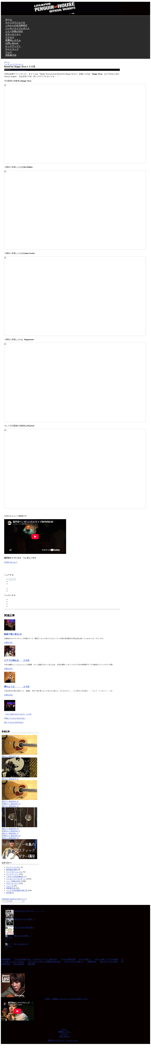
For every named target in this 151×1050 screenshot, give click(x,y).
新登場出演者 (11, 870)
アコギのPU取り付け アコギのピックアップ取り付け (35, 959)
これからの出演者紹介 (16, 25)
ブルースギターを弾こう (74, 962)
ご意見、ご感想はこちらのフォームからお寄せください (66, 999)
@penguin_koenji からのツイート (14, 899)
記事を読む (8, 643)
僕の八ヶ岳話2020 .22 (10, 756)
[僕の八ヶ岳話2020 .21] (19, 777)
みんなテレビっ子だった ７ (29, 911)
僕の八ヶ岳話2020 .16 (10, 838)
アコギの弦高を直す (68, 959)
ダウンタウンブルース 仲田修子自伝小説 (44, 962)
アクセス (9, 37)
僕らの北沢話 (18, 964)
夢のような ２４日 (16, 686)
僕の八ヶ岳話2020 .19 (10, 806)
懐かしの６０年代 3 (22, 936)
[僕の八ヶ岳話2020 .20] (19, 799)
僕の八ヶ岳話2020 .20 (10, 801)
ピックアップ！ (13, 46)
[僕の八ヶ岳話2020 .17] (11, 831)
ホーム (8, 19)
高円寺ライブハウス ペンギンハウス (63, 1040)
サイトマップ (12, 49)
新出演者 (31, 964)
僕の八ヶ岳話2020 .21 (10, 779)
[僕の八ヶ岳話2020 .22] (19, 754)
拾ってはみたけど (21, 944)
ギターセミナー (13, 34)
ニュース (9, 886)
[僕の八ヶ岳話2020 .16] (11, 836)
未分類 (8, 893)
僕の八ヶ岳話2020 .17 (10, 833)
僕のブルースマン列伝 (109, 962)
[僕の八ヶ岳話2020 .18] (19, 827)
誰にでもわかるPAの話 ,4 (24, 927)
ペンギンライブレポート (17, 28)
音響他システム (13, 40)
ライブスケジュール (15, 22)
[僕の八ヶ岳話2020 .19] (11, 804)
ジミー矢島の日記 (14, 31)
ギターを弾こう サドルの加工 (107, 959)
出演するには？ (10, 562)
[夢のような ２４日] (9, 682)
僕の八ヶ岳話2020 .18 (10, 829)
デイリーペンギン (13, 867)
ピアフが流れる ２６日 (16, 660)
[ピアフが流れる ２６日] (9, 656)
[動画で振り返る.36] (9, 630)
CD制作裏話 (6, 959)
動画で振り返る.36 (13, 634)
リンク (8, 52)
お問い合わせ (12, 43)
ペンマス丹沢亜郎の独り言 (16, 890)
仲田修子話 (10, 55)
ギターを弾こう (85, 959)
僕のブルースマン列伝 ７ (24, 919)
